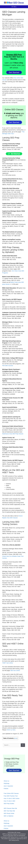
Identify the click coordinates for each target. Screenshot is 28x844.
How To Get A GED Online (11, 798)
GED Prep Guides (9, 803)
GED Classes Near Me (10, 808)
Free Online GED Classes (11, 793)
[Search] (23, 745)
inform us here (11, 730)
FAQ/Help (6, 783)
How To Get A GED (9, 801)
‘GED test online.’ (15, 670)
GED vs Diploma (8, 816)
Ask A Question (8, 786)
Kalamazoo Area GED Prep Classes (12, 434)
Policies (6, 788)
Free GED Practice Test (11, 796)
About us (6, 781)
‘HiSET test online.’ (7, 663)
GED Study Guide (9, 813)
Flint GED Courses (7, 365)
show (15, 738)
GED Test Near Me (9, 811)
